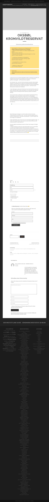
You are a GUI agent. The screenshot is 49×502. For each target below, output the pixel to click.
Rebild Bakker (24, 354)
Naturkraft (24, 454)
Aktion (11, 194)
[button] (11, 183)
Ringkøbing (12, 341)
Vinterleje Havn (24, 369)
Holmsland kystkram (24, 464)
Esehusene (24, 388)
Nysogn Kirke (24, 386)
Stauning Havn (24, 341)
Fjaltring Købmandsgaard (24, 335)
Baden (14, 330)
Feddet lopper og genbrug (24, 455)
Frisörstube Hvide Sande (34, 244)
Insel (12, 336)
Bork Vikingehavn (24, 484)
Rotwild (29, 253)
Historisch (10, 334)
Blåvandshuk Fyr (24, 486)
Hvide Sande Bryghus (24, 445)
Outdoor (8, 341)
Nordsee (5, 341)
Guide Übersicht (7, 1)
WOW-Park (24, 492)
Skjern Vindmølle (24, 416)
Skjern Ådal (24, 476)
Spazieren (9, 348)
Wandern (36, 253)
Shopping (5, 348)
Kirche (14, 336)
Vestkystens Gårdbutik (24, 364)
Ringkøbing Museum (24, 487)
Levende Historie (5, 339)
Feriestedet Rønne (24, 468)
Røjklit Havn (24, 355)
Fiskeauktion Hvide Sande (24, 430)
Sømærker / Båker (24, 346)
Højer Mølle (24, 402)
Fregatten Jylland (24, 350)
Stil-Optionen (14, 194)
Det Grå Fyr (24, 385)
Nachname (13, 215)
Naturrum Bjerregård (24, 434)
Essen (14, 332)
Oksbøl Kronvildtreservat (22, 253)
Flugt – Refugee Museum (24, 387)
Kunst (9, 337)
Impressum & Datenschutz (16, 1)
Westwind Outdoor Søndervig (24, 384)
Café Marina (24, 478)
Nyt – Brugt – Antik (24, 422)
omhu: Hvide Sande (24, 370)
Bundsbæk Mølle (24, 356)
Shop (12, 347)
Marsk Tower (24, 399)
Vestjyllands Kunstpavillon (24, 423)
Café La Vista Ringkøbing (24, 347)
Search (11, 234)
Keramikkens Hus (24, 357)
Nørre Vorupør (24, 410)
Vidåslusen (24, 392)
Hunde (39, 338)
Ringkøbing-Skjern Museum (9, 342)
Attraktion (8, 330)
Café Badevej (24, 339)
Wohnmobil (39, 353)
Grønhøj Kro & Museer (24, 417)
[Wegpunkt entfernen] (35, 190)
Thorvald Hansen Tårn (24, 363)
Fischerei (4, 334)
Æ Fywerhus (24, 377)
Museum (10, 339)
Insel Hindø (24, 461)
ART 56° (24, 446)
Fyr (6, 334)
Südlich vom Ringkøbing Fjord (29, 248)
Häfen (9, 336)
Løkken (24, 400)
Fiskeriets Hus (24, 424)
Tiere (33, 253)
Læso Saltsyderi (24, 365)
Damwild (11, 253)
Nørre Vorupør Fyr (24, 418)
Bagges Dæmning (24, 483)
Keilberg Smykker (24, 449)
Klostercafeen (24, 395)
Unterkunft (7, 351)
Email (12, 219)
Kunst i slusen (24, 432)
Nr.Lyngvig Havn (24, 471)
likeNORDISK (24, 475)
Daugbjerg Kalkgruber (24, 353)
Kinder (39, 339)
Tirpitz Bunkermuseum (24, 447)
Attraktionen (12, 248)
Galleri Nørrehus (24, 342)
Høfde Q (24, 409)
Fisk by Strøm (24, 438)
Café (7, 332)
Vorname (13, 211)
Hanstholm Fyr (24, 426)
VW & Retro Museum (24, 431)
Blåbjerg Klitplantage (14, 244)
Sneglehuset (24, 456)
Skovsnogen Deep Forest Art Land (24, 334)
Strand (15, 348)
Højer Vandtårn (24, 401)
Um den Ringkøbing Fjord (41, 4)
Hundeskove (24, 469)
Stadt (13, 348)
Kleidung (4, 337)
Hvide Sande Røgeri (24, 340)
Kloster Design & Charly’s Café (24, 349)
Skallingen (24, 372)
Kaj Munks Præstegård (24, 348)
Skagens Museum (24, 362)
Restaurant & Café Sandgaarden (24, 479)
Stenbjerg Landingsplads (24, 394)
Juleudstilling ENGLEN (24, 371)
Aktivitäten (39, 331)
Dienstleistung (39, 333)
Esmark (24, 448)
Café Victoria (24, 376)
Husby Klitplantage (24, 425)
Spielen (11, 348)
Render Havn (24, 470)
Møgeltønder (24, 396)
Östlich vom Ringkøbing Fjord (39, 346)
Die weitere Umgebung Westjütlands (38, 5)
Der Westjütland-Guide (24, 494)
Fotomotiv (18, 248)
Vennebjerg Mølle (24, 393)
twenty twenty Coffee (24, 407)
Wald (9, 351)
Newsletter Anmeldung (39, 1)
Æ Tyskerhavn (24, 493)
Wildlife (11, 254)
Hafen (8, 334)
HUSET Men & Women (24, 378)
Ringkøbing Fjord (7, 344)
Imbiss (10, 336)
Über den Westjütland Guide (28, 1)
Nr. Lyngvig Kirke (24, 477)
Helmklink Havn (24, 415)
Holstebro (24, 433)
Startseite (24, 4)
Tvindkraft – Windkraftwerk (24, 485)
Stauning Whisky (24, 462)
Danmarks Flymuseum (24, 408)
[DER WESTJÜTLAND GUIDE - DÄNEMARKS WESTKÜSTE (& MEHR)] (8, 4)
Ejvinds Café (24, 453)
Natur (21, 248)
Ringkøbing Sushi (24, 361)
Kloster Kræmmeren (24, 437)
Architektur (5, 330)
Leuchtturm (13, 337)
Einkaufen (10, 332)
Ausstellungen (11, 330)
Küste (39, 340)
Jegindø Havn (24, 379)
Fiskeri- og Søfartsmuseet (24, 338)
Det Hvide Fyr (24, 380)
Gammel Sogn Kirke (24, 491)
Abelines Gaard (24, 460)
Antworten (16, 265)
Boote (4, 332)
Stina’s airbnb (24, 333)
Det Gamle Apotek (24, 403)
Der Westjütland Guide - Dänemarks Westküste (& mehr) (24, 322)
